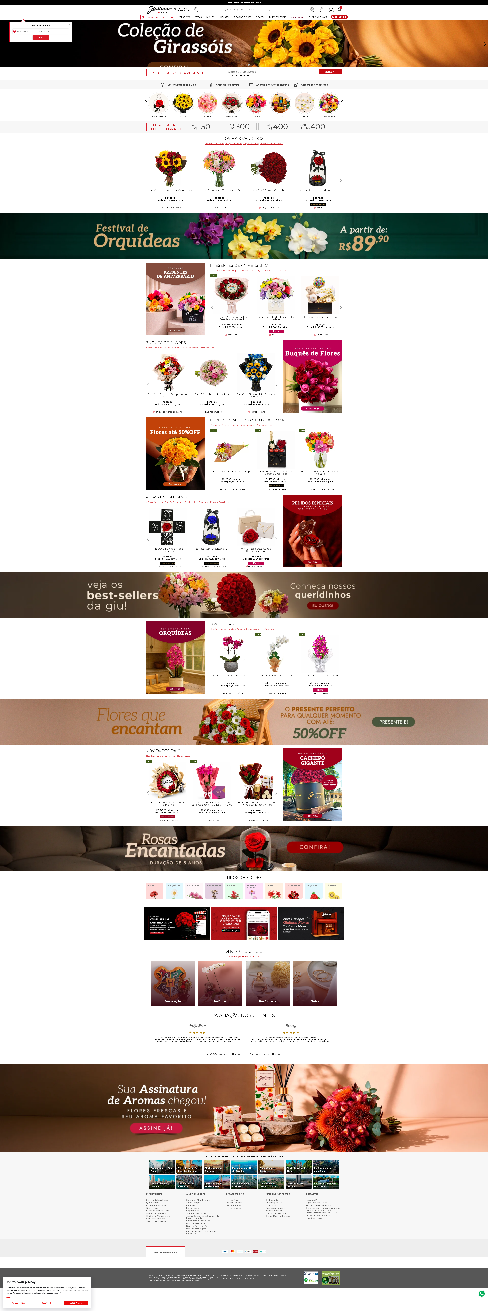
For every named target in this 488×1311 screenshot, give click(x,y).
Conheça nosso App (156, 1205)
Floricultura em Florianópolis (213, 1185)
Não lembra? (238, 75)
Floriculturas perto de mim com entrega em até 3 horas (244, 1156)
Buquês (210, 17)
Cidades (260, 17)
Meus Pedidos (193, 1208)
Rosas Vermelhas (207, 347)
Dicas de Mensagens (196, 1229)
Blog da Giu (271, 1205)
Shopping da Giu (318, 17)
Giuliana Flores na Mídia (157, 1210)
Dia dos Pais (232, 1200)
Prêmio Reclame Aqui (156, 1213)
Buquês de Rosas (232, 116)
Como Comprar (193, 1202)
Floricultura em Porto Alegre (298, 1169)
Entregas (190, 1205)
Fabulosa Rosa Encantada (197, 502)
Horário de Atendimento (158, 1216)
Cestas (198, 17)
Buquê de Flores (329, 116)
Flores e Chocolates (214, 143)
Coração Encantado (174, 502)
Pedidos (331, 11)
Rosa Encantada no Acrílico (169, 566)
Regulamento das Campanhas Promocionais (201, 1232)
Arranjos (224, 17)
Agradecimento (257, 412)
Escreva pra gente (172, 1281)
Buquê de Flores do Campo (166, 347)
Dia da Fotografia (234, 1205)
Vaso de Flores (221, 208)
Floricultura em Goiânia (158, 1185)
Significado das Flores (316, 1202)
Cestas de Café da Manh (318, 1215)
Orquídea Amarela (236, 629)
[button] (485, 44)
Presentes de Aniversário (271, 143)
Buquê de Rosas (314, 1218)
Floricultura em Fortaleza (186, 1185)
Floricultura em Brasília (295, 1185)
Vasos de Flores (322, 693)
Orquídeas (304, 116)
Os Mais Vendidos (244, 138)
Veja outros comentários (224, 1054)
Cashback (312, 11)
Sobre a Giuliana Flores (157, 1200)
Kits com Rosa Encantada (222, 502)
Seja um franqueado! (156, 1221)
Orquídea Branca (218, 629)
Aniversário (256, 116)
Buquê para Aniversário (242, 270)
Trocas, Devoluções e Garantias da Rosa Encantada (202, 1217)
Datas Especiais (277, 17)
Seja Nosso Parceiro (275, 1208)
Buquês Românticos (169, 820)
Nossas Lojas (152, 1208)
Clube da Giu (297, 17)
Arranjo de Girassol (172, 208)
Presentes (184, 17)
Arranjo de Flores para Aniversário (270, 270)
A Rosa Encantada (154, 502)
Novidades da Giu (165, 750)
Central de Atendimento (198, 1200)
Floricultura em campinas (322, 1169)
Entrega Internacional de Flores (321, 1212)
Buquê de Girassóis (189, 347)
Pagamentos (192, 1210)
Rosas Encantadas (159, 116)
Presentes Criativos (257, 566)
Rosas (149, 347)
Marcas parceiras (274, 1210)
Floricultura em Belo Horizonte (325, 1185)
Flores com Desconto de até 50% (247, 419)
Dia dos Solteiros (234, 1202)
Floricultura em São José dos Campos (188, 1169)
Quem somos (152, 1202)
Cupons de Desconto (276, 1213)
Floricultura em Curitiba (240, 1185)
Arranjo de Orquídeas (234, 693)
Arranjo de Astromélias (322, 489)
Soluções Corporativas (156, 1218)
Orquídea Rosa (267, 629)
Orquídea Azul (252, 629)
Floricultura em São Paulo (161, 1169)
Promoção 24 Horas (219, 425)
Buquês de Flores (166, 342)
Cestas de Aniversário (220, 270)
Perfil (321, 11)
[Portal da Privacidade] (311, 1275)
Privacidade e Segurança (198, 1221)
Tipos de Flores (242, 17)
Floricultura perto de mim (318, 1205)
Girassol (183, 116)
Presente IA (311, 1200)
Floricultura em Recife (268, 1169)
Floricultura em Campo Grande (268, 1185)
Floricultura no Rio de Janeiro (242, 1169)
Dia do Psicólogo (234, 1208)
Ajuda (195, 11)
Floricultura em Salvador (213, 1169)
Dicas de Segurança (195, 1223)
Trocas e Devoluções (196, 1213)
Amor (319, 208)
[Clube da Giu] (244, 1151)
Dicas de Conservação (196, 1226)
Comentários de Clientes (278, 1216)
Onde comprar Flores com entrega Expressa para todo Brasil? (323, 1209)
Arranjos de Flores (233, 143)
